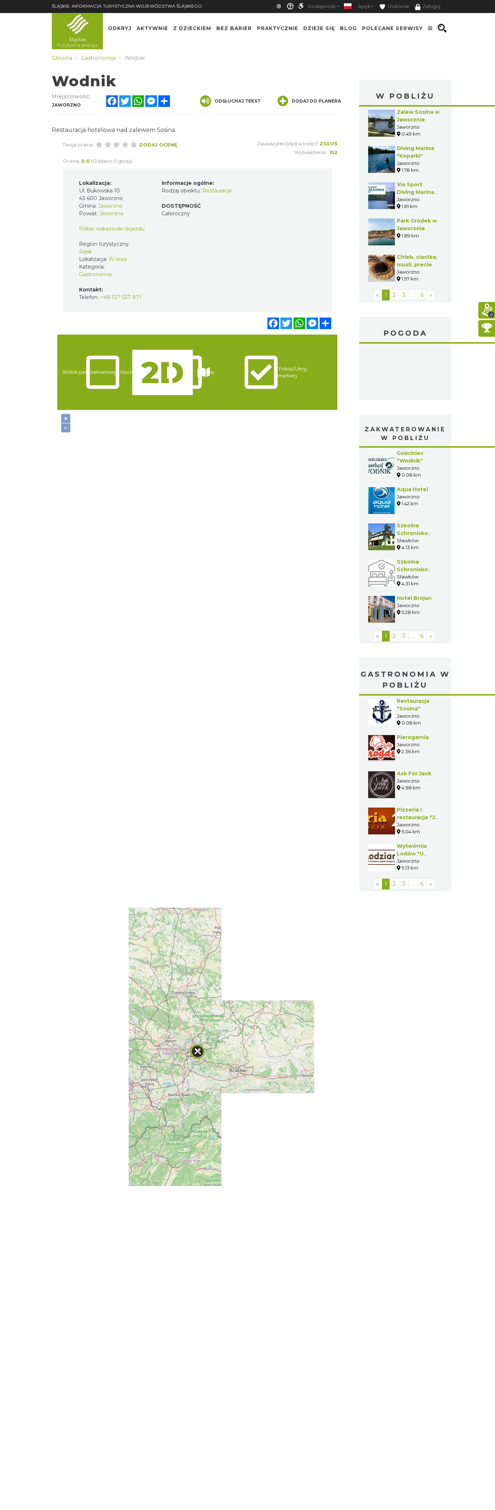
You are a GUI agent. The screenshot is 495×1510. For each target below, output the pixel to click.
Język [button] (364, 6)
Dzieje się (319, 28)
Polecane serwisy (392, 28)
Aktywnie (152, 28)
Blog (348, 28)
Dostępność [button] (322, 6)
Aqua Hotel (412, 489)
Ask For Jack (414, 773)
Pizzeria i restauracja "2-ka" (417, 817)
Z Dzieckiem (192, 28)
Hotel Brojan (414, 598)
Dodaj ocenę (158, 145)
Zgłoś (328, 143)
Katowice (405, 372)
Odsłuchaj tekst (238, 101)
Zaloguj (431, 6)
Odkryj (120, 28)
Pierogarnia (413, 737)
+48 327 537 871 (120, 297)
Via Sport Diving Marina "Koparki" (415, 192)
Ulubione (398, 6)
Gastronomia (95, 274)
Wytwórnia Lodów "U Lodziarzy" (412, 853)
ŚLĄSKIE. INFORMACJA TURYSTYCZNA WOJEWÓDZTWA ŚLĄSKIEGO (127, 6)
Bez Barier (234, 28)
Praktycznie (277, 28)
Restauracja (217, 190)
